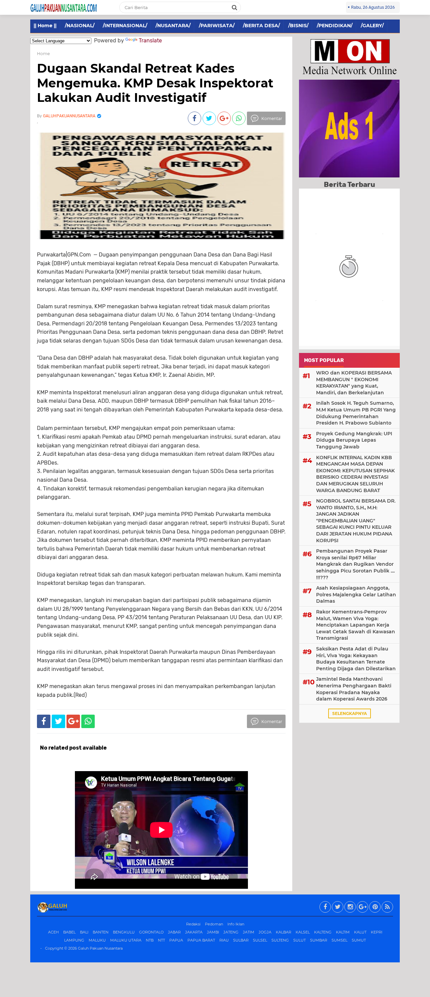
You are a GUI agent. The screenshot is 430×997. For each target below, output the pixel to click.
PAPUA (176, 940)
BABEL (69, 932)
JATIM (248, 932)
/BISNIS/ (298, 26)
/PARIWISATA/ (216, 26)
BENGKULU (124, 932)
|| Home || (45, 26)
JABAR (174, 932)
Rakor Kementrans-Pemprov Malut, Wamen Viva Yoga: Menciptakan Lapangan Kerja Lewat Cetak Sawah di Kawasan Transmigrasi (355, 625)
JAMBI (213, 932)
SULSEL (260, 940)
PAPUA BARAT (201, 940)
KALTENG (323, 932)
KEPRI (376, 932)
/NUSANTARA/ (173, 26)
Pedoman (214, 924)
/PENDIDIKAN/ (334, 26)
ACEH (53, 932)
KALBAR (283, 932)
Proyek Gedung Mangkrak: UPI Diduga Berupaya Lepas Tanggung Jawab (354, 440)
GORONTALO (151, 932)
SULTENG (280, 940)
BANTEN (101, 932)
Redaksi (193, 924)
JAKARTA (194, 932)
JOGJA (265, 932)
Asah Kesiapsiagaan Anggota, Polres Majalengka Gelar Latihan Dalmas (356, 594)
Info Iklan (235, 924)
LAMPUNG (74, 940)
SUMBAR (318, 940)
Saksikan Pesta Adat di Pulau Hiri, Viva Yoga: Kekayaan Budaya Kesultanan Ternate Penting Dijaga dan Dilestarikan (356, 659)
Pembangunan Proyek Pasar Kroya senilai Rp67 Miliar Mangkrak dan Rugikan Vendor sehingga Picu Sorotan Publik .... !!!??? (355, 564)
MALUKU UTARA (125, 940)
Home (43, 53)
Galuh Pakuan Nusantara (100, 948)
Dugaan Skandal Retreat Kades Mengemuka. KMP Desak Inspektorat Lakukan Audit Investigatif (155, 83)
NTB (150, 940)
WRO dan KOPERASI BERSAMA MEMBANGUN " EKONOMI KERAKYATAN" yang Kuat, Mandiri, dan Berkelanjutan (354, 383)
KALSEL (303, 932)
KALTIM (343, 932)
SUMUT (359, 940)
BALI (84, 932)
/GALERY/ (372, 26)
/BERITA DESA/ (261, 26)
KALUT (360, 932)
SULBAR (241, 940)
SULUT (299, 940)
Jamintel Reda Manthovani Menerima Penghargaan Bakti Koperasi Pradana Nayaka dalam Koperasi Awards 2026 (353, 689)
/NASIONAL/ (79, 26)
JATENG (231, 932)
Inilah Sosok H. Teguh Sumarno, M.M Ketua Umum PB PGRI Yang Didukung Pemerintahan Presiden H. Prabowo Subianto (356, 413)
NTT (161, 940)
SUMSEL (339, 940)
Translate (150, 40)
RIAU (224, 940)
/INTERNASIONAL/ (125, 26)
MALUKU (97, 940)
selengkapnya (349, 713)
